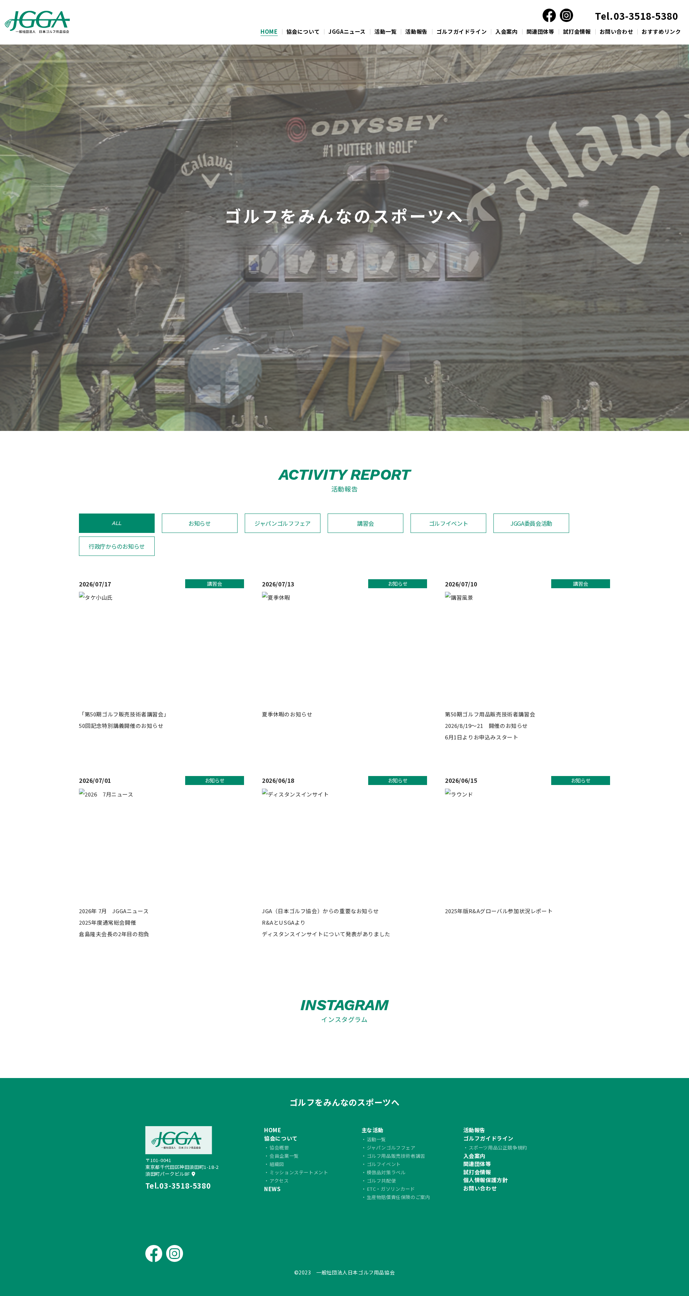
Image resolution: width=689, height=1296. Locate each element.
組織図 (276, 1164)
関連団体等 (540, 31)
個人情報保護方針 (485, 1180)
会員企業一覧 (284, 1155)
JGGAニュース (347, 31)
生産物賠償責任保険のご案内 (398, 1197)
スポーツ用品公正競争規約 (498, 1147)
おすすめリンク (661, 31)
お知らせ (199, 523)
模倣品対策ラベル (386, 1172)
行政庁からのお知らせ (117, 546)
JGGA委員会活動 (531, 523)
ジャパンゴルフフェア (282, 523)
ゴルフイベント (448, 523)
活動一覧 (385, 31)
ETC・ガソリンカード (391, 1188)
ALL (117, 523)
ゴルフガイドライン (461, 31)
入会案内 (506, 31)
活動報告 (416, 31)
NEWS (272, 1189)
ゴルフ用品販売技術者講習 (396, 1155)
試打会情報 (577, 31)
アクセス (279, 1180)
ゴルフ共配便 (381, 1180)
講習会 (365, 523)
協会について (303, 31)
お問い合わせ (616, 31)
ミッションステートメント (298, 1172)
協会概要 (279, 1147)
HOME (269, 31)
